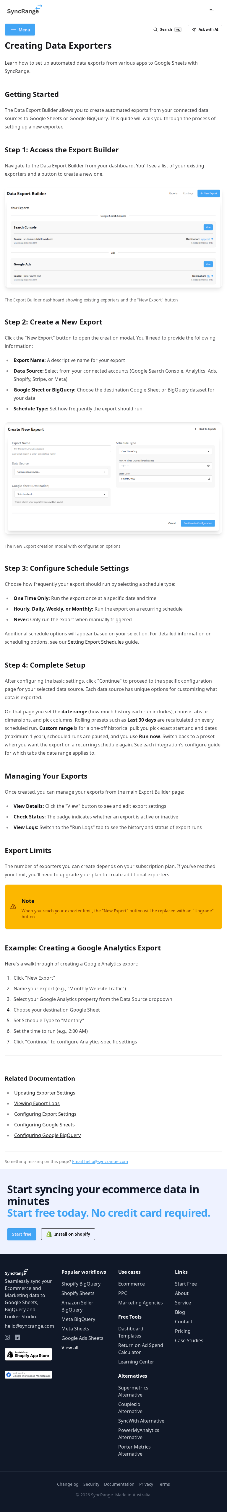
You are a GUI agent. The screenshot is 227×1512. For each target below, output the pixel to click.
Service (183, 1302)
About (182, 1293)
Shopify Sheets (78, 1293)
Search (170, 29)
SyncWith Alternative (141, 1421)
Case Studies (189, 1340)
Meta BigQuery (78, 1319)
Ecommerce (131, 1284)
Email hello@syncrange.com (100, 1161)
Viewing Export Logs (37, 1103)
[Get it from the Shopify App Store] (28, 1354)
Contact (183, 1321)
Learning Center (136, 1361)
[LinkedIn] (17, 1337)
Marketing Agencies (140, 1302)
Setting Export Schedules (96, 642)
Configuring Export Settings (45, 1114)
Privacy (146, 1484)
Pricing (183, 1331)
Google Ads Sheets (82, 1338)
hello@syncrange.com (29, 1326)
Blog (180, 1312)
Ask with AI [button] (208, 29)
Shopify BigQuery (80, 1284)
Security (91, 1484)
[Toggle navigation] (212, 9)
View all (69, 1347)
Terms (164, 1484)
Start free (21, 1234)
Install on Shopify (72, 1234)
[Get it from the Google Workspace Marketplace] (28, 1375)
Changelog (68, 1484)
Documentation (119, 1484)
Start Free (186, 1284)
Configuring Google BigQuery (47, 1135)
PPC (122, 1293)
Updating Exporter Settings (44, 1092)
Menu (24, 29)
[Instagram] (7, 1337)
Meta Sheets (75, 1328)
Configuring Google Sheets (44, 1124)
